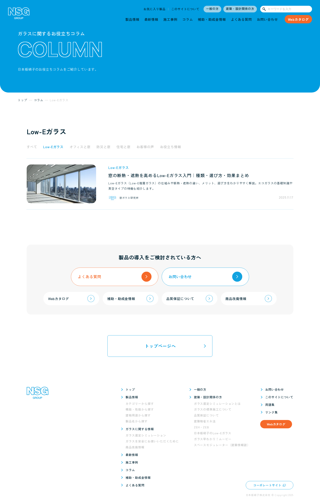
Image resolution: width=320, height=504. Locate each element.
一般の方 (212, 8)
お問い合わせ (267, 19)
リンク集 (271, 412)
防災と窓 (103, 146)
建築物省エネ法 (205, 421)
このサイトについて (185, 9)
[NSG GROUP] (19, 14)
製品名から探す (136, 421)
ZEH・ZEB (201, 427)
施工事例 (170, 19)
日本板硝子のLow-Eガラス (212, 433)
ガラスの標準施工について (212, 409)
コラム (187, 19)
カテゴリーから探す (140, 403)
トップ (130, 389)
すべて (32, 146)
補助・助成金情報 (212, 19)
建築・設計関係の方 (240, 8)
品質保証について (206, 415)
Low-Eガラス (53, 146)
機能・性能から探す (140, 409)
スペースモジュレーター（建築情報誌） (222, 445)
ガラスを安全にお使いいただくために (152, 441)
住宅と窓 (123, 146)
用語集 (270, 404)
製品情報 (132, 19)
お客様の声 (145, 146)
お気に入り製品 (154, 9)
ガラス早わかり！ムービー (212, 439)
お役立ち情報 (170, 146)
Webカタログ (298, 19)
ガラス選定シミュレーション (146, 435)
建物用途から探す (138, 415)
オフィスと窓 (80, 146)
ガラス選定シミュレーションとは (217, 403)
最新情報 (151, 19)
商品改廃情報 (135, 447)
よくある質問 (241, 19)
